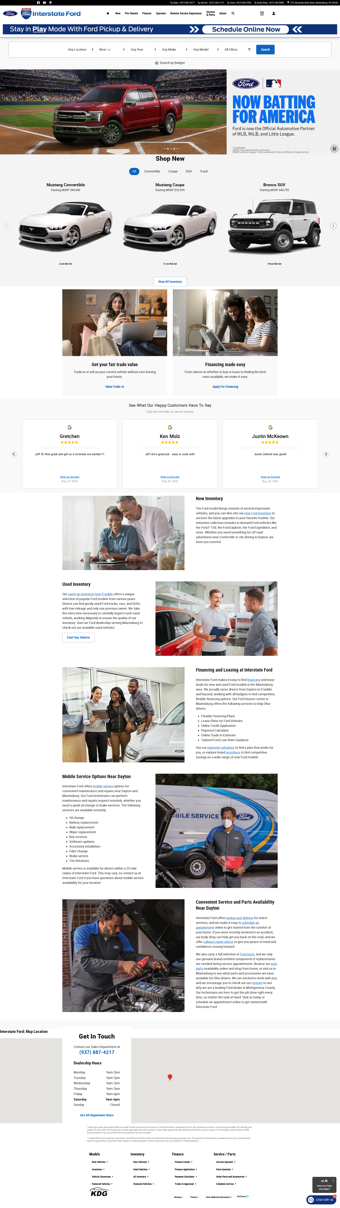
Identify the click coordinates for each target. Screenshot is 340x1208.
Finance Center (183, 1162)
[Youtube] (44, 2)
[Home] (10, 13)
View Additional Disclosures (218, 1197)
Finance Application (185, 1169)
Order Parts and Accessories (230, 1176)
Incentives (97, 1169)
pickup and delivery (239, 918)
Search (265, 49)
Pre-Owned (131, 13)
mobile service (103, 786)
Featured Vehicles (101, 1184)
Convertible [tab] (152, 171)
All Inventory (140, 1176)
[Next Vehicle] (333, 226)
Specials (161, 13)
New (117, 13)
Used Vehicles (140, 1169)
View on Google (69, 477)
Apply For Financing (225, 386)
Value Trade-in (114, 386)
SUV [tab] (189, 171)
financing (253, 680)
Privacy (193, 1197)
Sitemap (177, 1197)
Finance (146, 13)
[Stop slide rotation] (334, 148)
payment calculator (220, 747)
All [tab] (134, 171)
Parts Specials (223, 1169)
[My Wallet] (262, 13)
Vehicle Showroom (101, 1176)
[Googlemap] (50, 2)
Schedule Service (225, 1184)
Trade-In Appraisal (184, 1184)
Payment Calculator (185, 1176)
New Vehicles (99, 1162)
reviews (257, 983)
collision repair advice (218, 942)
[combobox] (81, 49)
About (222, 13)
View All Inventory (170, 281)
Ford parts (247, 954)
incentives (233, 752)
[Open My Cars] (273, 13)
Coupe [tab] (173, 171)
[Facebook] (38, 2)
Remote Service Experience (186, 13)
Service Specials (225, 1162)
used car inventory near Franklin (90, 594)
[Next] (326, 454)
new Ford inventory (257, 513)
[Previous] (14, 454)
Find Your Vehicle (78, 637)
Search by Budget (172, 63)
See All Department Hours (97, 1115)
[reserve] (170, 29)
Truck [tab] (204, 171)
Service (210, 13)
